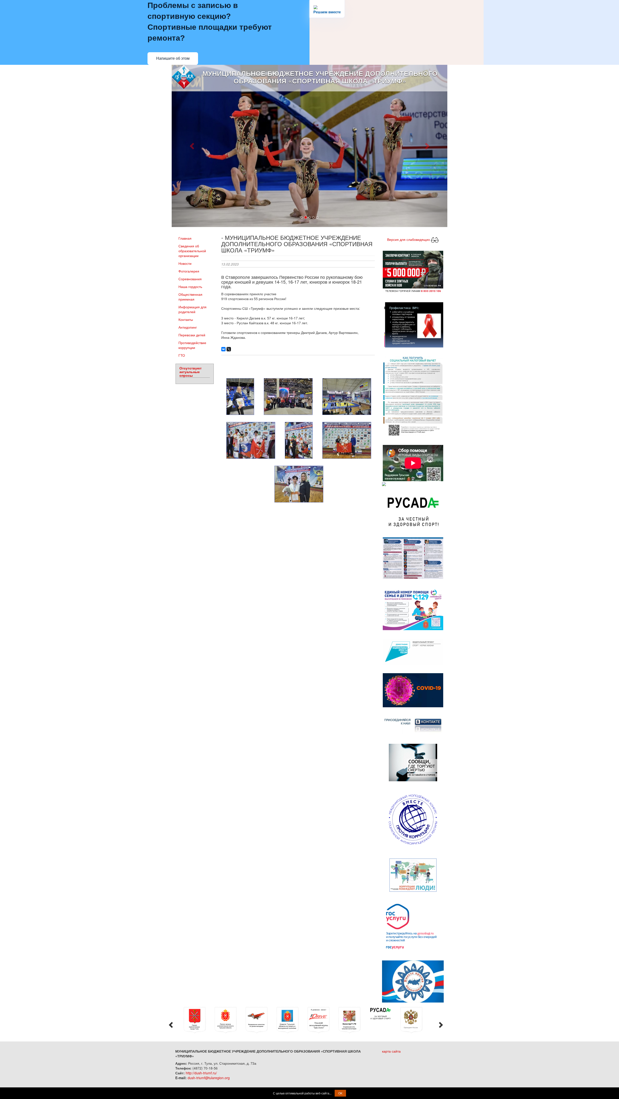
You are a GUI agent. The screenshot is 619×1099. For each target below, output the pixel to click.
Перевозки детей (191, 334)
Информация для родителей (192, 309)
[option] (198, 1020)
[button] (192, 146)
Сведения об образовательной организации (192, 250)
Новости (185, 263)
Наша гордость (190, 286)
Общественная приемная (190, 297)
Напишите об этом (173, 58)
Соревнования (190, 278)
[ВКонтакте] (223, 349)
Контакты (185, 319)
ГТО (181, 355)
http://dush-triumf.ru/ (201, 1072)
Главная (185, 238)
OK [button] (340, 1093)
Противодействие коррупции (192, 345)
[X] (229, 349)
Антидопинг (187, 327)
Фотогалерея (188, 271)
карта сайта (391, 1051)
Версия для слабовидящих (409, 239)
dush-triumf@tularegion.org (209, 1077)
